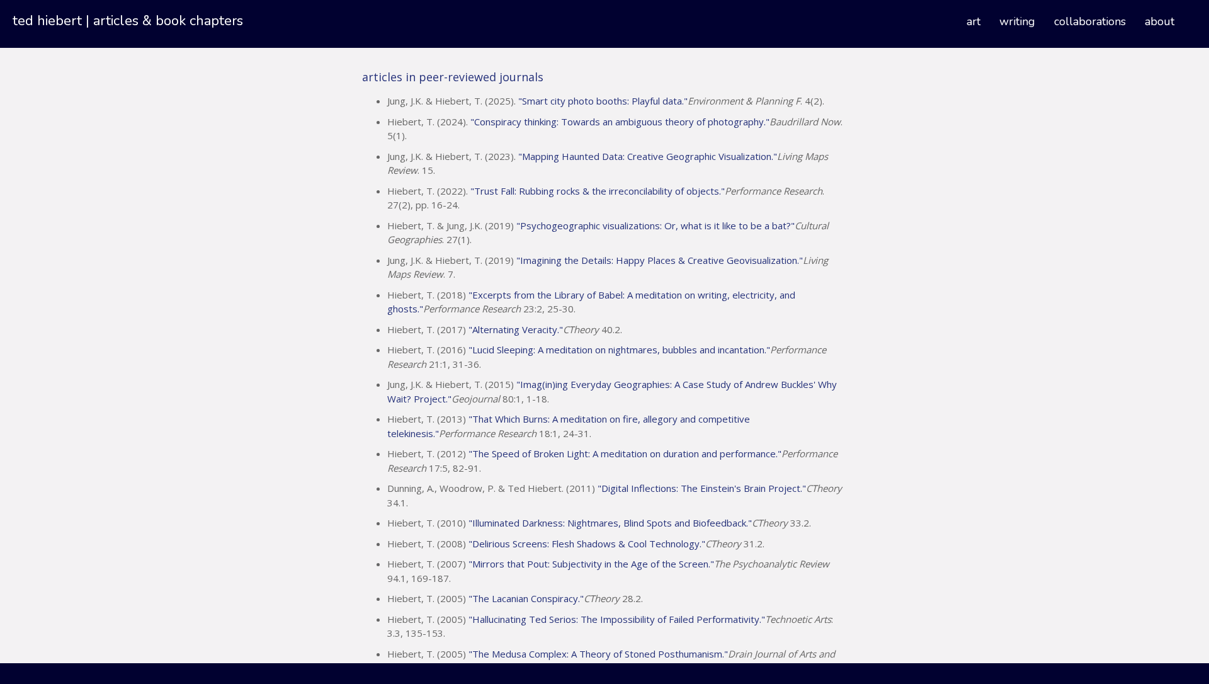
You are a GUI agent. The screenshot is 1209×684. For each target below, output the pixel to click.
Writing (1017, 21)
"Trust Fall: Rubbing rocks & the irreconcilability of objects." (597, 191)
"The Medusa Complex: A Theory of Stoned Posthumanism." (598, 653)
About (1159, 21)
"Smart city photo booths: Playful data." (603, 100)
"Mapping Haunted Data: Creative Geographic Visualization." (647, 156)
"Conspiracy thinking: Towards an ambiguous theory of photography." (619, 121)
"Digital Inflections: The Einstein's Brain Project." (702, 488)
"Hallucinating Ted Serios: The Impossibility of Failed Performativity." (616, 619)
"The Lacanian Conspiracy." (526, 598)
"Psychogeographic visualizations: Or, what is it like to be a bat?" (655, 225)
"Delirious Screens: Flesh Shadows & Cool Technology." (586, 543)
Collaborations (1090, 21)
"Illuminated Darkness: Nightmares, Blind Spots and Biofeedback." (610, 522)
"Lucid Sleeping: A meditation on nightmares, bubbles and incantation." (619, 349)
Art (973, 21)
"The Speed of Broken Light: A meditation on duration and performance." (624, 453)
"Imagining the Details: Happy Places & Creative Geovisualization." (659, 260)
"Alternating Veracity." (515, 329)
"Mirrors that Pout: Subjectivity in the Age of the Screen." (591, 563)
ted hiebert (47, 20)
